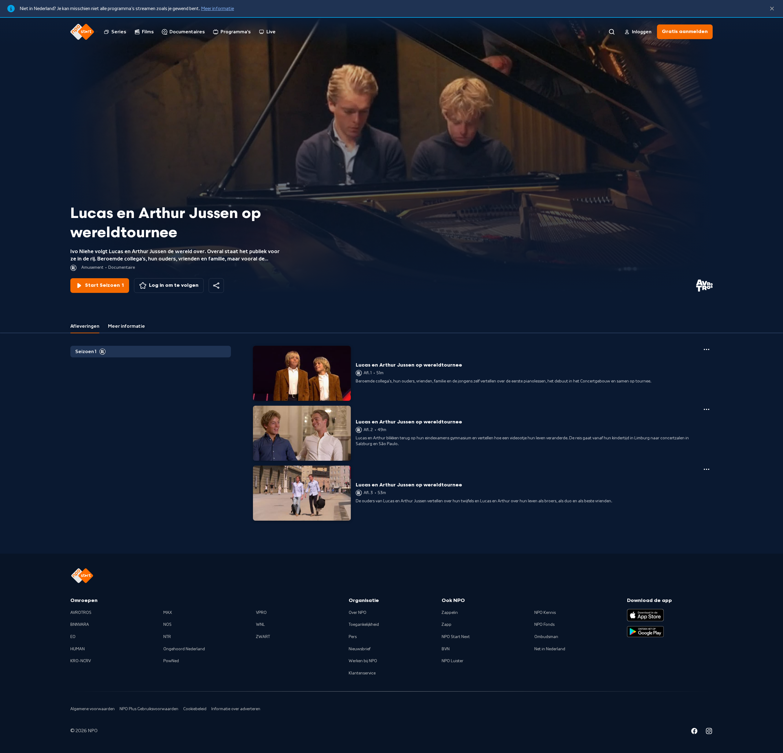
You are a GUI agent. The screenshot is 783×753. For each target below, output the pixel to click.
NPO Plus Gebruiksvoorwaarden (149, 709)
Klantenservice (362, 673)
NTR (167, 637)
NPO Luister (452, 661)
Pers (353, 637)
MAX (167, 613)
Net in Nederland (549, 649)
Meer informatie (217, 8)
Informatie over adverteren (235, 709)
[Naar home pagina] (82, 32)
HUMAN (77, 649)
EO (73, 637)
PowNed (171, 661)
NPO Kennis (545, 613)
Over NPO (357, 613)
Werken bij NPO (363, 661)
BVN (446, 649)
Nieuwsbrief (359, 649)
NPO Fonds (544, 624)
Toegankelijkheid (364, 624)
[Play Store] (645, 631)
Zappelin (450, 613)
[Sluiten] (772, 8)
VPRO (261, 613)
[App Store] (645, 615)
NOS (167, 624)
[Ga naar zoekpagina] (612, 31)
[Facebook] (694, 731)
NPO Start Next (456, 637)
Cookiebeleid (194, 709)
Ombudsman (546, 637)
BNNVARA (79, 624)
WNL (260, 624)
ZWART (263, 637)
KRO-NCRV (80, 661)
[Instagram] (709, 731)
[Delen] (216, 285)
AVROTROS (80, 613)
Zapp (446, 624)
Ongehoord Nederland (184, 649)
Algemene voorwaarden (92, 709)
